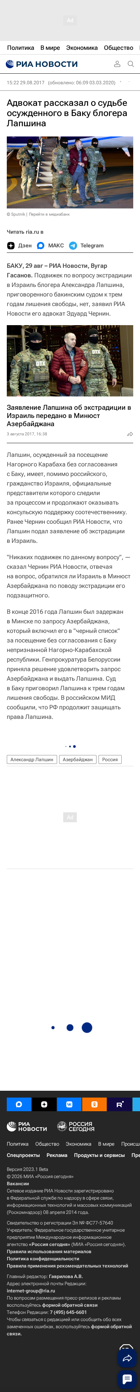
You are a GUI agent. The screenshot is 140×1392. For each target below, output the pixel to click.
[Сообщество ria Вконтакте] (69, 1104)
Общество (47, 1144)
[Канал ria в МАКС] (19, 1104)
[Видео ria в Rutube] (119, 1104)
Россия (110, 759)
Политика (18, 1144)
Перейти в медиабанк (49, 214)
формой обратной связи (70, 1305)
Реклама (57, 1155)
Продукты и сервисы (99, 1155)
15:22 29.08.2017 (26, 82)
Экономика (78, 1144)
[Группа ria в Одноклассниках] (94, 1104)
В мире (106, 1144)
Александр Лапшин (32, 759)
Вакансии (18, 1183)
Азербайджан (78, 759)
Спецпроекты (23, 1155)
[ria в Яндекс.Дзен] (44, 1104)
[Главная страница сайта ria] (41, 64)
